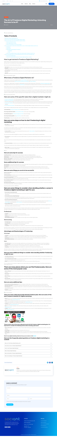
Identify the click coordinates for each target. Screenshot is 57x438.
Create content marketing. (9, 102)
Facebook (50, 362)
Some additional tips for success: (11, 43)
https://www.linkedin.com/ (10, 309)
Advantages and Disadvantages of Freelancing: (13, 49)
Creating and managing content (15, 109)
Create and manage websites (9, 99)
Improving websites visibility (19, 111)
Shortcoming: (9, 48)
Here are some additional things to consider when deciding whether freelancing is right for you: (21, 53)
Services (33, 3)
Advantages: (10, 50)
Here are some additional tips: (11, 55)
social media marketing (20, 81)
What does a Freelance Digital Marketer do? (11, 38)
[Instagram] (12, 1)
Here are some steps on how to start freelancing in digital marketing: (15, 40)
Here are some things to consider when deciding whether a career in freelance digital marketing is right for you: (21, 45)
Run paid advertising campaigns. (9, 105)
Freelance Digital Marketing (8, 362)
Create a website (31, 131)
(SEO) (16, 81)
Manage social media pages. (9, 100)
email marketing (26, 81)
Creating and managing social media (18, 113)
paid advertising (22, 84)
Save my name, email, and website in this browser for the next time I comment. (19, 401)
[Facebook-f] (9, 1)
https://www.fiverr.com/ (28, 302)
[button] (28, 343)
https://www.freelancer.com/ (14, 304)
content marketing (33, 81)
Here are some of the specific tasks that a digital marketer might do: (15, 39)
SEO (49, 200)
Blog (30, 3)
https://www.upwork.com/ (16, 299)
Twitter (47, 362)
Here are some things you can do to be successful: (14, 44)
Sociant (34, 335)
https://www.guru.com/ (8, 307)
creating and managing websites (45, 83)
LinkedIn (52, 362)
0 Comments (6, 24)
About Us (26, 3)
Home (22, 3)
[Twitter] (7, 1)
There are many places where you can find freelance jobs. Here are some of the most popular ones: (19, 54)
